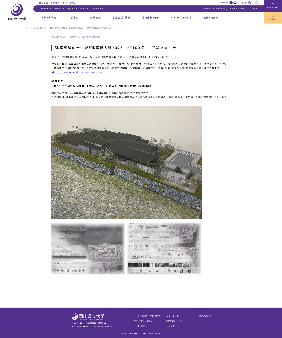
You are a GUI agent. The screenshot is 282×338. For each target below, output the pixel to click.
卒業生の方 (59, 8)
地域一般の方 (97, 8)
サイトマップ (172, 315)
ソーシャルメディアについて (147, 315)
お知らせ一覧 (39, 27)
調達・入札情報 (236, 8)
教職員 (56, 2)
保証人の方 (72, 8)
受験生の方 (46, 8)
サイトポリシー (141, 326)
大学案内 (73, 17)
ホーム (26, 27)
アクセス (253, 8)
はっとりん (70, 2)
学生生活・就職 (121, 17)
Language (243, 3)
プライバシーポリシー (144, 321)
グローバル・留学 (181, 17)
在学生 (45, 2)
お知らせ (206, 8)
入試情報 (95, 17)
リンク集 (170, 326)
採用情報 (220, 8)
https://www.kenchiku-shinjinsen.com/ (76, 72)
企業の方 (84, 8)
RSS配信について (174, 321)
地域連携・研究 (151, 17)
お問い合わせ (205, 315)
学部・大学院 (49, 17)
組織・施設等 (211, 17)
